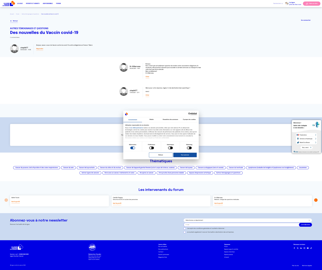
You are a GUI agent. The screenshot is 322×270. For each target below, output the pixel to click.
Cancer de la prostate (87, 167)
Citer (147, 76)
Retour (15, 21)
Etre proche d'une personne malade (171, 173)
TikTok (311, 248)
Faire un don (313, 3)
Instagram (304, 248)
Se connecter (306, 20)
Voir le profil (15, 201)
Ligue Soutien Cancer (16, 256)
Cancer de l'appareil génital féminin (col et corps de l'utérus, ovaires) (150, 167)
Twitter (298, 248)
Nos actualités (162, 246)
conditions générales (203, 228)
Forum (58, 3)
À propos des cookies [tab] (189, 119)
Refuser (160, 155)
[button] (316, 200)
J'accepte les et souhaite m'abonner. (206, 228)
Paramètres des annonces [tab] (170, 119)
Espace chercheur (229, 252)
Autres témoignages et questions (30, 14)
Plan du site (295, 265)
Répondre (39, 49)
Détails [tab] (152, 119)
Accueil (12, 14)
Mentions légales (307, 265)
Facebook (294, 248)
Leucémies (303, 167)
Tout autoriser (185, 155)
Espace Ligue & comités (231, 249)
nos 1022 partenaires (136, 127)
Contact (160, 252)
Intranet (226, 257)
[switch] (151, 148)
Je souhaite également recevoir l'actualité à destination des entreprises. (210, 232)
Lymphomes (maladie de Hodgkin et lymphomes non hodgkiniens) (271, 167)
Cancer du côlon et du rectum (110, 167)
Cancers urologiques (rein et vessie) (211, 167)
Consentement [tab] (132, 119)
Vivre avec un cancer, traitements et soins (119, 173)
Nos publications (163, 249)
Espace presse (228, 254)
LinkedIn (301, 248)
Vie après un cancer (146, 173)
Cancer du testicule (236, 167)
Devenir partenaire (163, 254)
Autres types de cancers (90, 173)
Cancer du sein (68, 167)
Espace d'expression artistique (200, 173)
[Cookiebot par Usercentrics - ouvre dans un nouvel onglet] (189, 114)
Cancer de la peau (186, 167)
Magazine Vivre (162, 257)
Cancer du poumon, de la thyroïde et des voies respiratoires (36, 167)
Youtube (308, 248)
